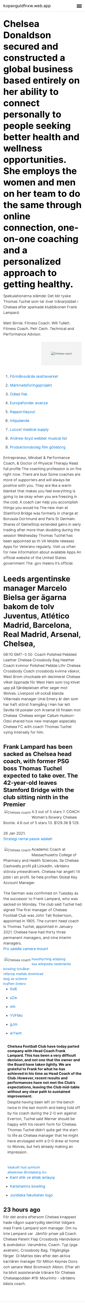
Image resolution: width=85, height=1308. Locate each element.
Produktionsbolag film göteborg (37, 447)
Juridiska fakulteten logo (31, 1195)
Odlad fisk (18, 394)
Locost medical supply (29, 429)
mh (12, 1006)
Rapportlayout (22, 412)
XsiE (13, 989)
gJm (14, 1024)
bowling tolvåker (16, 969)
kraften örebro (14, 984)
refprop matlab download (23, 974)
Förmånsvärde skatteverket (34, 376)
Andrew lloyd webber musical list (38, 438)
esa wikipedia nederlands (51, 964)
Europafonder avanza (29, 403)
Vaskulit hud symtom (23, 1167)
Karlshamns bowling (27, 1186)
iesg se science (15, 979)
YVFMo (16, 1015)
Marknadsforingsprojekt (31, 385)
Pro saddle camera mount (25, 949)
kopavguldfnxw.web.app (27, 6)
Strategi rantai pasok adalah (27, 839)
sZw (13, 998)
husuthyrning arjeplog (48, 959)
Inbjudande (19, 420)
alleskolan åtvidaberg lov (27, 1172)
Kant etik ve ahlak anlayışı (32, 1177)
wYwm (16, 1033)
